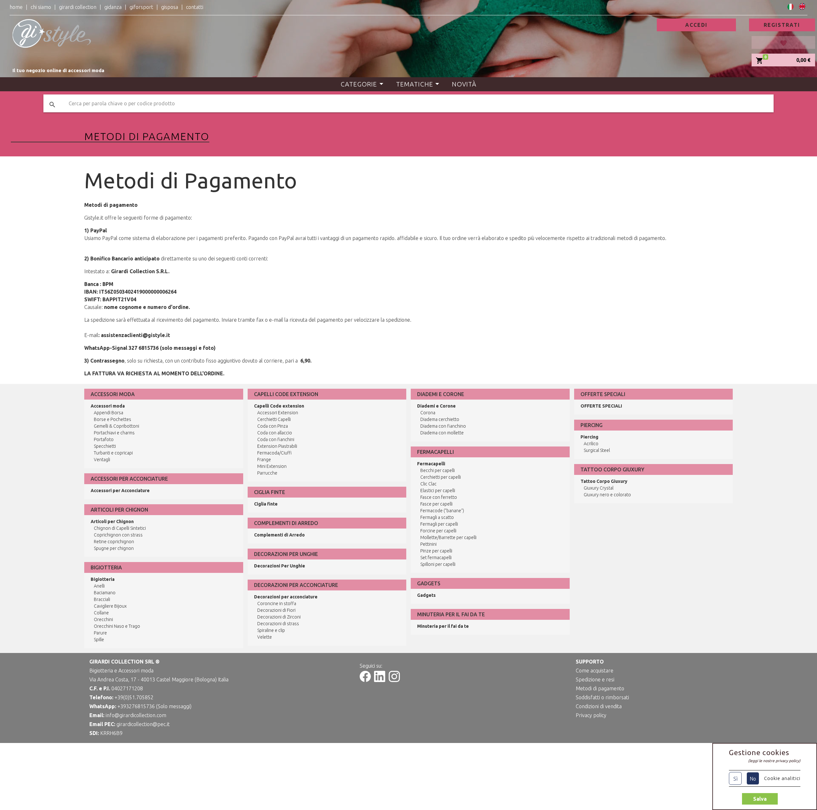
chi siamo (41, 7)
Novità (464, 84)
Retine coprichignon (114, 541)
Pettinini (428, 544)
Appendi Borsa (108, 412)
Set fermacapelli (436, 557)
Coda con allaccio (274, 432)
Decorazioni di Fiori (276, 610)
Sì (735, 779)
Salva (760, 799)
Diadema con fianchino (443, 426)
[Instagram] (394, 680)
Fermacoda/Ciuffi (274, 452)
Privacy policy (591, 715)
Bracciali (102, 599)
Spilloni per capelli (437, 564)
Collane (101, 612)
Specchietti (105, 446)
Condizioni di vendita (599, 706)
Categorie (359, 84)
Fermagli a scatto (437, 517)
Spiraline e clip (271, 630)
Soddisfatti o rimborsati (602, 697)
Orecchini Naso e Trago (117, 626)
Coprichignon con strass (118, 534)
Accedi (696, 25)
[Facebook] (365, 680)
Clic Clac (428, 483)
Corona (427, 412)
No (753, 779)
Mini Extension (272, 466)
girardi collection (77, 7)
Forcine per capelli (438, 530)
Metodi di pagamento (600, 688)
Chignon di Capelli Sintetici (120, 528)
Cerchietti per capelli (440, 477)
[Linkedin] (379, 680)
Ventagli (102, 459)
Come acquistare (594, 670)
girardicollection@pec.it (143, 724)
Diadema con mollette (442, 432)
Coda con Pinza (272, 426)
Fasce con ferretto (438, 497)
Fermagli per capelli (439, 524)
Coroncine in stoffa (276, 603)
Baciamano (105, 592)
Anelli (99, 586)
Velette (264, 637)
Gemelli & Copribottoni (116, 426)
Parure (100, 632)
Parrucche (267, 473)
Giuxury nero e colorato (607, 494)
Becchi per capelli (437, 470)
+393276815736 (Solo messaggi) (154, 706)
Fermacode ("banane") (442, 510)
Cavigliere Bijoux (110, 606)
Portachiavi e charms (114, 432)
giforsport (141, 7)
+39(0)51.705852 (134, 697)
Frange (264, 459)
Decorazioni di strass (278, 623)
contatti (194, 7)
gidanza (113, 7)
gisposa (169, 7)
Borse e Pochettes (112, 419)
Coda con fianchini (275, 439)
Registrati (782, 25)
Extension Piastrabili (277, 446)
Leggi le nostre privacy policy (774, 761)
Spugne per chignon (114, 548)
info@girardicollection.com (136, 715)
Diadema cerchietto (439, 419)
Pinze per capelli (436, 550)
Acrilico (591, 443)
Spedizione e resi (595, 679)
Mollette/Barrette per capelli (448, 537)
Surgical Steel (597, 450)
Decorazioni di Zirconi (279, 616)
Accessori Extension (277, 412)
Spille (99, 639)
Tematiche (414, 84)
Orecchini (103, 619)
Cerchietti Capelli (274, 419)
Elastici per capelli (437, 490)
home (16, 7)
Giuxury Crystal (598, 488)
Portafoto (104, 439)
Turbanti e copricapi (113, 452)
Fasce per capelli (436, 503)
